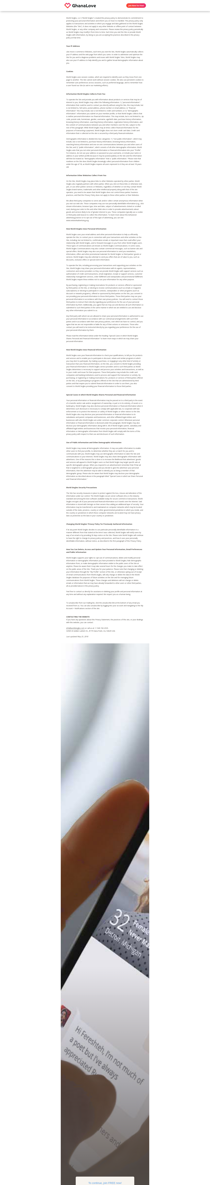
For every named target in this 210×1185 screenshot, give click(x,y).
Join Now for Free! (136, 5)
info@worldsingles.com (75, 628)
